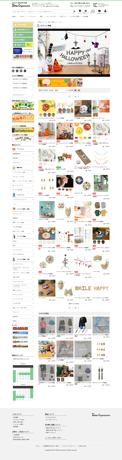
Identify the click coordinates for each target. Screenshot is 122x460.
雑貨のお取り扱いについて (53, 428)
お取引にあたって (18, 437)
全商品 (39, 22)
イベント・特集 (46, 22)
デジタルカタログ (51, 417)
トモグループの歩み (18, 419)
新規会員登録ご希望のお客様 (21, 439)
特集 (41, 16)
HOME (14, 16)
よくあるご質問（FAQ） (53, 437)
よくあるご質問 (74, 16)
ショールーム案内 (18, 424)
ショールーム (32, 16)
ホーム (37, 446)
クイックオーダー (51, 16)
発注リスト (63, 16)
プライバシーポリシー (68, 446)
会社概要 (85, 16)
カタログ (22, 16)
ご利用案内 (16, 435)
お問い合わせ (82, 446)
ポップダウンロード (51, 419)
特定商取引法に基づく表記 (50, 446)
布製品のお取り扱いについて (54, 430)
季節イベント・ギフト (57, 22)
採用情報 (15, 426)
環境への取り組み (18, 422)
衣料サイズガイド (51, 432)
